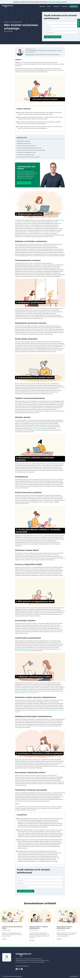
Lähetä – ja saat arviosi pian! (52, 37)
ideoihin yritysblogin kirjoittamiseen (48, 231)
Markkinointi (7, 22)
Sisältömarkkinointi (17, 22)
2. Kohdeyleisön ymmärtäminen (23, 143)
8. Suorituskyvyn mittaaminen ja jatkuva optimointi (28, 156)
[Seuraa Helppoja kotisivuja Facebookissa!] (17, 969)
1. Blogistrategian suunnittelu (23, 141)
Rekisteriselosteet (74, 976)
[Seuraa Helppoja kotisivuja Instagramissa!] (19, 969)
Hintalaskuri (57, 6)
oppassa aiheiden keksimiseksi (36, 428)
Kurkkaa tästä (29, 54)
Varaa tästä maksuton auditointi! (57, 2)
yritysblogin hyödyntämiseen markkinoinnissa (26, 692)
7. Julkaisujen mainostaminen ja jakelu (25, 154)
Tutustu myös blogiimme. (22, 966)
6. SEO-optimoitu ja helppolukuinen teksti (26, 152)
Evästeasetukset (18, 976)
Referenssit (42, 6)
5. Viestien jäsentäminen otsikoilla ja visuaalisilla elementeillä (30, 150)
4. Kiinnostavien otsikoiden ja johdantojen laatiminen (28, 148)
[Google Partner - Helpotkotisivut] (8, 957)
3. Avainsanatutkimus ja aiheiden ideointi (26, 145)
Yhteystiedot (64, 6)
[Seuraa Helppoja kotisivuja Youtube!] (22, 969)
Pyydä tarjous (73, 6)
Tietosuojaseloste (10, 976)
